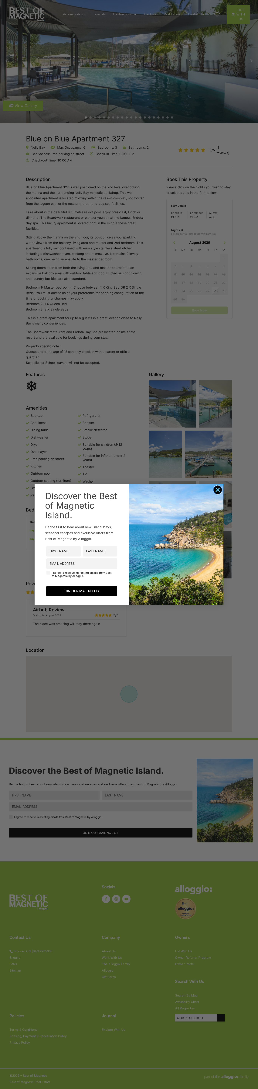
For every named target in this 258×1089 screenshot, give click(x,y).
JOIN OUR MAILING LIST (82, 591)
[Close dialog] (217, 490)
